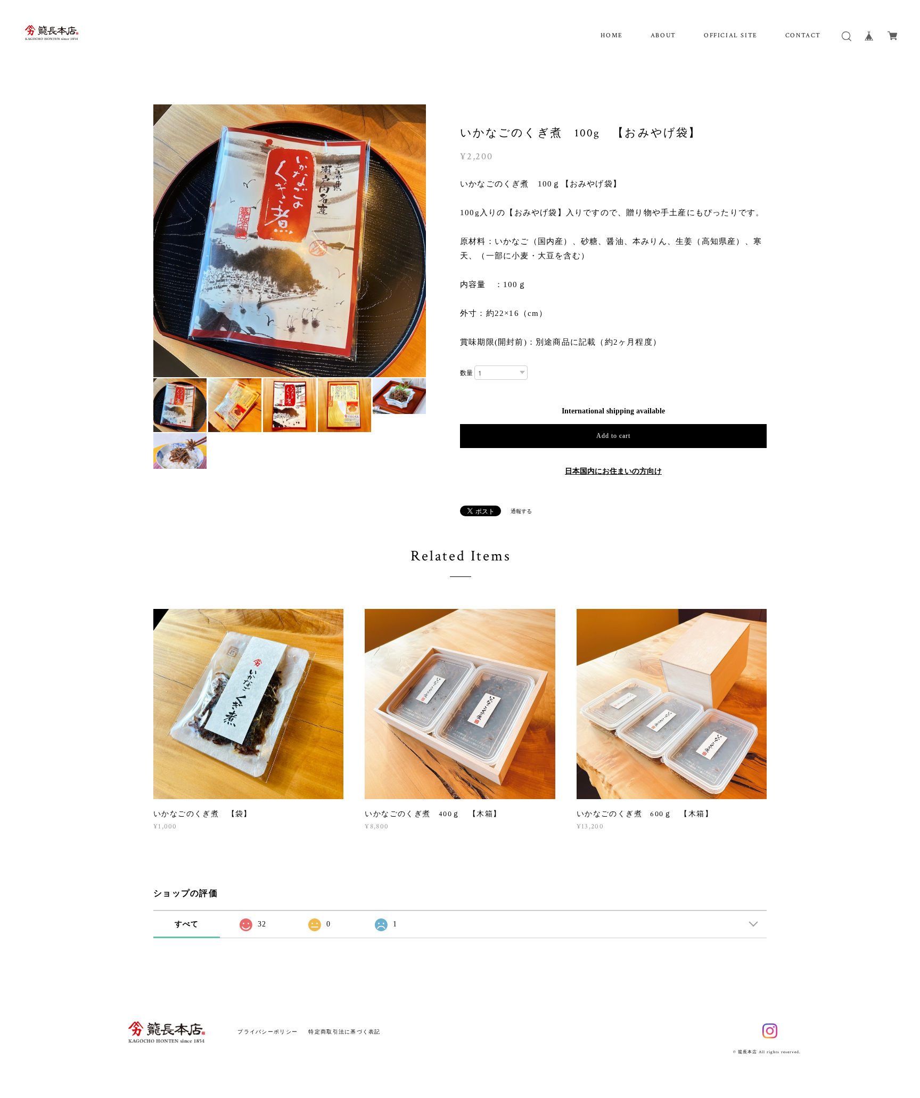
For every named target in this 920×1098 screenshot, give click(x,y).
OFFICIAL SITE (731, 35)
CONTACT (803, 35)
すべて (187, 924)
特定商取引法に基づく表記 (344, 1032)
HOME (611, 35)
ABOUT (663, 35)
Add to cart (613, 436)
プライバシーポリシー (267, 1032)
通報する (521, 511)
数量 (466, 373)
